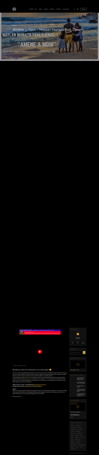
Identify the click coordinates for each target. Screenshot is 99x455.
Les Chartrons (77, 425)
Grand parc (73, 431)
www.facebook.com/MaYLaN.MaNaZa (33, 386)
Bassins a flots (77, 439)
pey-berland (73, 448)
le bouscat (77, 437)
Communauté (66, 9)
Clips (19, 25)
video (25, 25)
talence (72, 437)
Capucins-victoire (74, 429)
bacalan (72, 425)
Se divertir (58, 9)
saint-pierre (79, 427)
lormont (82, 437)
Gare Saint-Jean (79, 433)
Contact (83, 9)
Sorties (40, 9)
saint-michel (73, 427)
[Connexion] (77, 9)
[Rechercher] (74, 9)
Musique (46, 9)
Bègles (72, 435)
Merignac (76, 435)
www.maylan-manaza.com (40, 384)
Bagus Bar (28, 378)
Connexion (31, 9)
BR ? (36, 9)
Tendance (52, 9)
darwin (72, 439)
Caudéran (80, 429)
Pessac (81, 435)
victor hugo (73, 433)
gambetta (78, 431)
